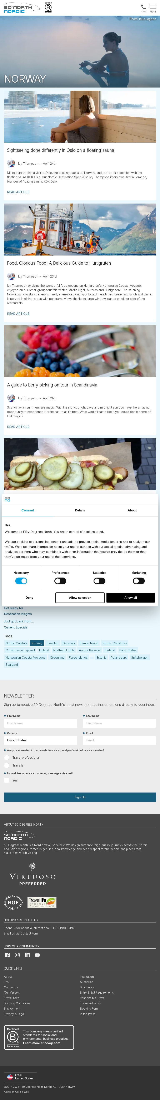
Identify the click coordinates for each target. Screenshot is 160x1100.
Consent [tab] (27, 510)
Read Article (18, 192)
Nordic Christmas (114, 643)
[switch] (60, 581)
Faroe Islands (78, 657)
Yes (15, 780)
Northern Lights (64, 650)
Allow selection (80, 597)
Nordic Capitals (16, 643)
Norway (36, 643)
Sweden (52, 643)
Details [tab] (80, 510)
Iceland (110, 650)
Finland (44, 650)
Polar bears (119, 657)
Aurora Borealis (89, 650)
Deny (29, 597)
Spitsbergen (139, 657)
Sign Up (80, 797)
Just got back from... (19, 621)
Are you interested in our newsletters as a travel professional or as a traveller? (55, 750)
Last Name (92, 715)
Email (89, 733)
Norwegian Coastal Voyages (26, 657)
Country (12, 733)
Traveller (18, 765)
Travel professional (25, 757)
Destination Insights (18, 614)
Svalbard (12, 665)
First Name (13, 715)
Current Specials (16, 627)
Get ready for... (14, 608)
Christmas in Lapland (20, 650)
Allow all (130, 597)
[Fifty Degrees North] (22, 7)
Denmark (69, 643)
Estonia (101, 657)
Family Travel (89, 643)
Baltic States (127, 650)
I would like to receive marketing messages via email (39, 773)
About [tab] (132, 510)
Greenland (57, 657)
